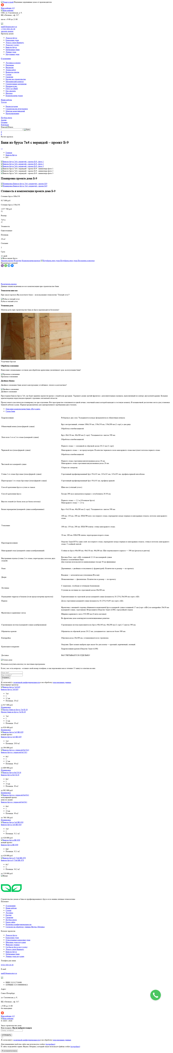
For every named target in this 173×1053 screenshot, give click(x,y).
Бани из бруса (11, 47)
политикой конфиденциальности (26, 682)
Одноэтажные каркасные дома (18, 940)
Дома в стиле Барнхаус (15, 42)
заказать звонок (7, 31)
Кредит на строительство (16, 79)
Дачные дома (11, 52)
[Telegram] (9, 265)
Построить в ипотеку (86, 260)
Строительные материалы (16, 84)
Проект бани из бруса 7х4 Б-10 (13, 712)
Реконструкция (12, 106)
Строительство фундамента (17, 109)
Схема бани (10, 411)
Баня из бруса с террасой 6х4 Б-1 (14, 802)
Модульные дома (12, 54)
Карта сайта (10, 922)
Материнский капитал (15, 81)
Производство (11, 86)
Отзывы (4, 122)
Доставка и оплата (13, 63)
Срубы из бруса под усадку (17, 947)
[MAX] (2, 24)
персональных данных (62, 682)
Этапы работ (11, 70)
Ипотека (9, 93)
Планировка (6, 707)
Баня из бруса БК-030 (9, 845)
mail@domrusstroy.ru (9, 26)
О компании (6, 58)
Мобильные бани (13, 49)
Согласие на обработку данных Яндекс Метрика (25, 927)
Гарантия (9, 77)
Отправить (5, 677)
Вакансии (10, 67)
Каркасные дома (12, 40)
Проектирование (12, 113)
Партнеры (10, 65)
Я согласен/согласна (9, 1051)
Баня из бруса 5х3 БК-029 (11, 737)
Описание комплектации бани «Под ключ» (23, 409)
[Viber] (2, 265)
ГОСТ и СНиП (12, 88)
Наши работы (6, 100)
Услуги (4, 102)
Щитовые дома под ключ (16, 942)
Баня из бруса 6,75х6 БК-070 (12, 860)
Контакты (5, 125)
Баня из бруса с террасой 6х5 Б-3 (14, 752)
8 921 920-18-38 (7, 965)
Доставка (9, 913)
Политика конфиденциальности (18, 924)
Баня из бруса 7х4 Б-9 (9, 689)
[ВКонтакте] (12, 265)
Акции (3, 120)
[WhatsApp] (5, 265)
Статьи (8, 74)
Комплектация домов (14, 95)
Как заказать (11, 91)
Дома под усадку (12, 45)
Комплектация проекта (31, 260)
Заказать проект (7, 260)
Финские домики (13, 945)
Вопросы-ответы (12, 72)
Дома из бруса (11, 38)
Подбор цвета (6, 118)
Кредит (9, 915)
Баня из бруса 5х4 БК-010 (11, 824)
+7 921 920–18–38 (8, 29)
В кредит (17, 260)
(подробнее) (50, 1044)
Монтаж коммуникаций (15, 111)
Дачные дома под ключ (15, 956)
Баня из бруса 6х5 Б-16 (10, 775)
